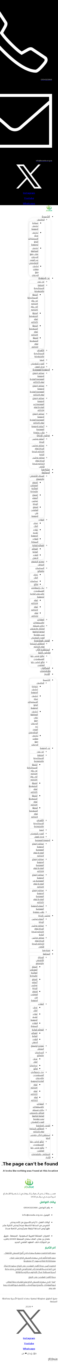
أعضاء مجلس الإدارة (38, 440)
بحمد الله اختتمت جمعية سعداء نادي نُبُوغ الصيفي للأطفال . (30, 1253)
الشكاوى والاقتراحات (45, 670)
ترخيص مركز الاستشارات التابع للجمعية (33, 238)
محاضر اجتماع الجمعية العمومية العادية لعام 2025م (37, 418)
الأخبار (47, 674)
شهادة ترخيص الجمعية (35, 226)
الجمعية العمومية (41, 369)
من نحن (40, 282)
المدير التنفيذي (37, 363)
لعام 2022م (35, 614)
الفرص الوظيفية (42, 640)
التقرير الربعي (35, 556)
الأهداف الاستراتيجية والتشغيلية (39, 353)
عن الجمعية (44, 278)
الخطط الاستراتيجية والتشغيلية (39, 288)
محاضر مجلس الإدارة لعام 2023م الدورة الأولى (38, 462)
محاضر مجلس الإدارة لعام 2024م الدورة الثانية (38, 450)
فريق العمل (39, 837)
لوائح (36, 584)
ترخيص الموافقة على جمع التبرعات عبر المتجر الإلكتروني (33, 256)
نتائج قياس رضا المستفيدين (37, 657)
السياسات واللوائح (39, 570)
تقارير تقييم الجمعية (34, 533)
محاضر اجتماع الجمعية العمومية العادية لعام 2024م (37, 390)
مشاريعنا (46, 950)
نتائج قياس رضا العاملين (38, 664)
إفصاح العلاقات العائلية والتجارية (34, 487)
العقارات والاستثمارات (38, 621)
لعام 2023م (34, 608)
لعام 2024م (34, 602)
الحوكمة (46, 472)
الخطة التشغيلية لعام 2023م (34, 342)
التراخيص (41, 219)
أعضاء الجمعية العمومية (38, 428)
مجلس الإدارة (43, 435)
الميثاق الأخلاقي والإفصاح (37, 477)
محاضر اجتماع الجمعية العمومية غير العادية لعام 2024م (38, 404)
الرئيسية (46, 216)
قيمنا (42, 360)
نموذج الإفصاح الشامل (37, 563)
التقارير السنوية (34, 540)
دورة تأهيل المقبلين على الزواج (42, 1277)
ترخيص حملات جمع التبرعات (35, 271)
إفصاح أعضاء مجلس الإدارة (35, 499)
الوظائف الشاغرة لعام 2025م (37, 645)
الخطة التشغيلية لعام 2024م (33, 330)
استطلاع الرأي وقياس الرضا (43, 651)
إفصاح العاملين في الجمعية (34, 512)
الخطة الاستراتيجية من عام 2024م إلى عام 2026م (33, 302)
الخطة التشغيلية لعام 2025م (33, 318)
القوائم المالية (38, 545)
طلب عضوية (38, 912)
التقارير (41, 520)
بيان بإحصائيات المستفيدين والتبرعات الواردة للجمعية (37, 592)
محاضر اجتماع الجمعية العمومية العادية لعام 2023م (37, 378)
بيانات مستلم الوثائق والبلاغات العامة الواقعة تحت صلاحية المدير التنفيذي (37, 632)
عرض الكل (35, 525)
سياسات (34, 581)
